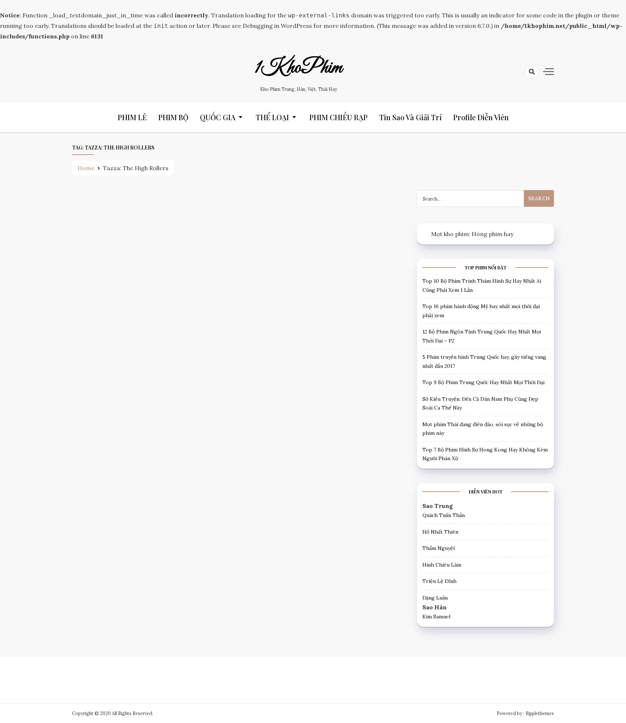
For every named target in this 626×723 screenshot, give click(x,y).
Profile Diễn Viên (481, 117)
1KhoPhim (298, 67)
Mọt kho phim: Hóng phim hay (472, 234)
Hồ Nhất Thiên (440, 532)
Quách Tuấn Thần (443, 515)
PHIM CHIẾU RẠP (338, 117)
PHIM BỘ (173, 117)
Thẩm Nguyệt (438, 548)
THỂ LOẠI (272, 117)
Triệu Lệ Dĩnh (439, 581)
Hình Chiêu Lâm (441, 565)
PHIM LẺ (132, 117)
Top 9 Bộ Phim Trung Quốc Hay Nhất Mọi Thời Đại (483, 382)
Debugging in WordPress (277, 25)
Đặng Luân (435, 597)
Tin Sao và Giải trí (410, 117)
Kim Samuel (436, 616)
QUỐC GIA (217, 117)
